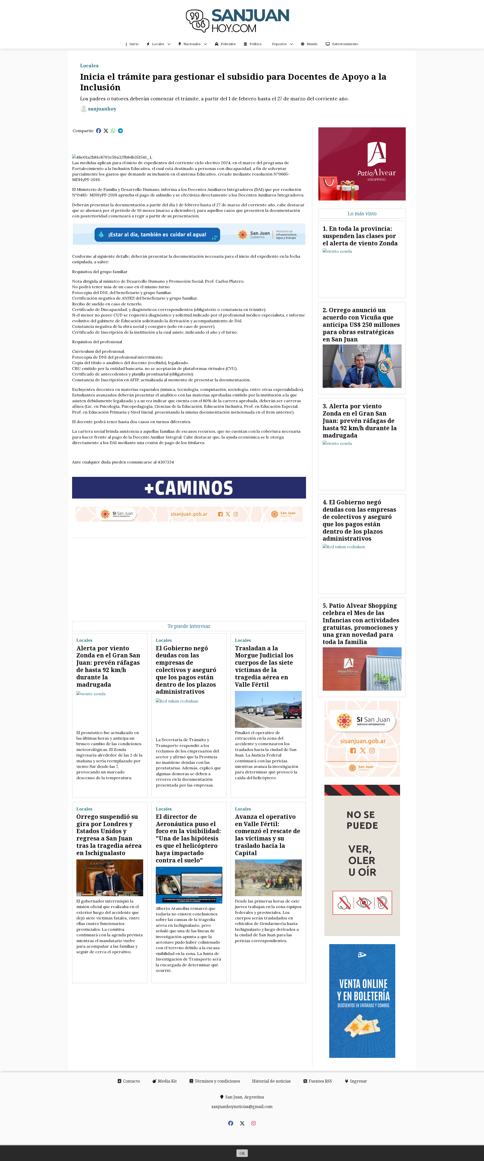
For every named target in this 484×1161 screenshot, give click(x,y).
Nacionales (192, 44)
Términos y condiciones (217, 1081)
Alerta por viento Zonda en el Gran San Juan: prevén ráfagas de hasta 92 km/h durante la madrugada (108, 666)
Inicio (134, 44)
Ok (242, 1153)
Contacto (131, 1081)
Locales (158, 44)
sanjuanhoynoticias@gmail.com (242, 1106)
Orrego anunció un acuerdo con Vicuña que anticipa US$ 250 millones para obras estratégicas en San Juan (361, 324)
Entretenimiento (345, 44)
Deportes (279, 44)
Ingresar (358, 1081)
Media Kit (167, 1081)
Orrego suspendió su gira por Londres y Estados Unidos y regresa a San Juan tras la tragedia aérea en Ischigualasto (109, 834)
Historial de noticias (271, 1081)
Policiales (228, 44)
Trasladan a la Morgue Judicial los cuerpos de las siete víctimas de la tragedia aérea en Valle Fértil (264, 666)
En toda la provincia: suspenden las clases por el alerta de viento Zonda (360, 235)
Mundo (312, 44)
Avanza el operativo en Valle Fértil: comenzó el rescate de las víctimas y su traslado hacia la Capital (267, 834)
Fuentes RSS (320, 1081)
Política (255, 44)
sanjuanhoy (102, 108)
